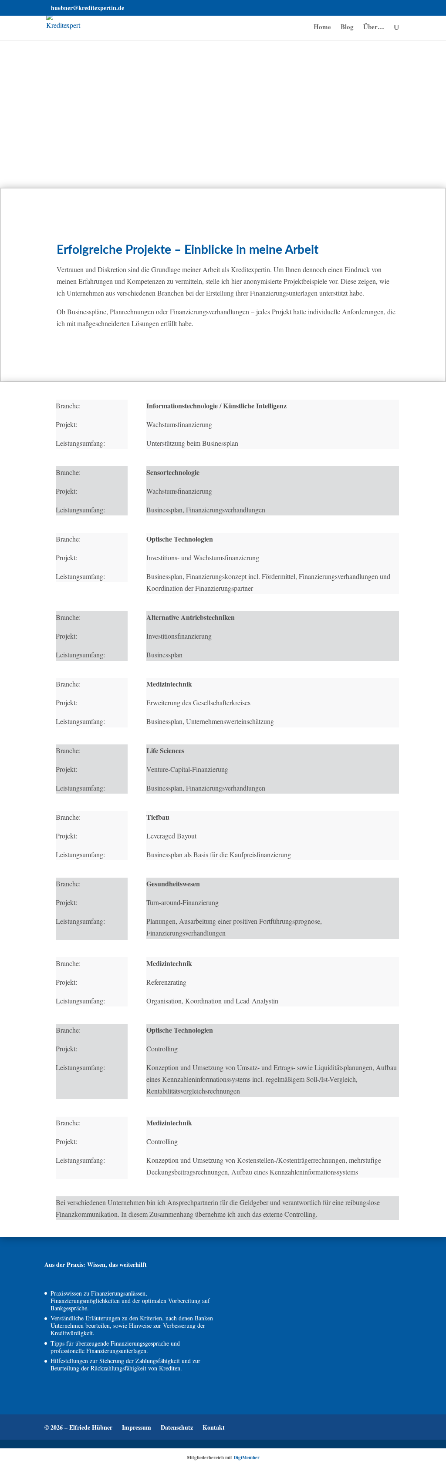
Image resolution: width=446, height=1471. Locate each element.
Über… (373, 27)
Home (322, 27)
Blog (347, 27)
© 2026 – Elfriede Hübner (78, 1427)
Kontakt (214, 1427)
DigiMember (246, 1457)
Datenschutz (177, 1427)
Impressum (136, 1427)
